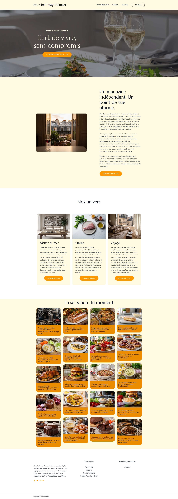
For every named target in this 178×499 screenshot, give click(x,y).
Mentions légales (89, 473)
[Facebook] (34, 480)
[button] (138, 5)
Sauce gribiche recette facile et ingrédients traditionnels (127, 384)
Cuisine (115, 5)
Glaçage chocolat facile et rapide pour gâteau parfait (102, 438)
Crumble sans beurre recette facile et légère (100, 385)
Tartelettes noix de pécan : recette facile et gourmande (129, 356)
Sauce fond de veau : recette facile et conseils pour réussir (128, 440)
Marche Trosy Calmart (49, 5)
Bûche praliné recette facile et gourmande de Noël (74, 329)
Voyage (125, 5)
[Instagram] (40, 480)
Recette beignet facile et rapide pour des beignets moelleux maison (75, 439)
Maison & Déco (103, 5)
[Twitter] (37, 480)
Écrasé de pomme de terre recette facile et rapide (75, 411)
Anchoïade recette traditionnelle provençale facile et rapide (48, 359)
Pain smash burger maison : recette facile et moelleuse (75, 385)
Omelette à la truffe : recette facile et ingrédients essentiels (73, 358)
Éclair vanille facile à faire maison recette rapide (128, 329)
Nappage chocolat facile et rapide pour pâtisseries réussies (49, 442)
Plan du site (89, 467)
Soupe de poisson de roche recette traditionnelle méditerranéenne (102, 329)
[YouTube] (43, 480)
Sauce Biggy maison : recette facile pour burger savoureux (128, 412)
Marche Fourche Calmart (89, 476)
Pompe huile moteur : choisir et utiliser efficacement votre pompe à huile (48, 330)
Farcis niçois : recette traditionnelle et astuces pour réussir (101, 358)
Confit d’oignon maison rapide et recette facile (47, 415)
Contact (89, 470)
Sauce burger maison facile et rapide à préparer (102, 411)
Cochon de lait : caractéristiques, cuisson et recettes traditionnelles (48, 388)
